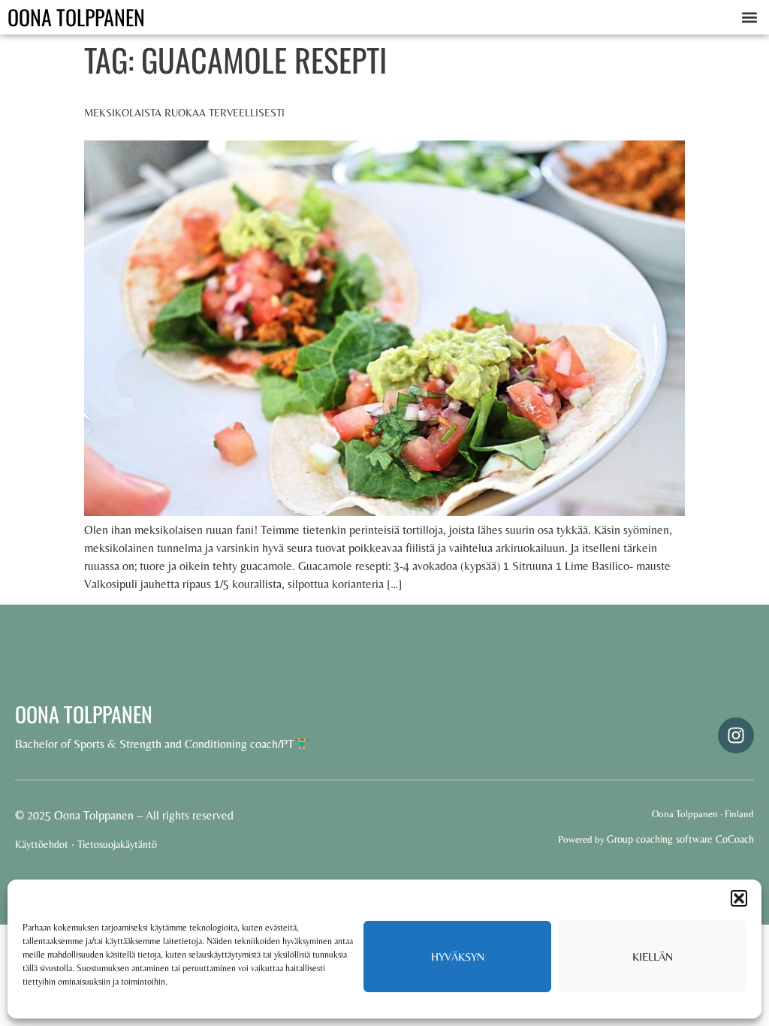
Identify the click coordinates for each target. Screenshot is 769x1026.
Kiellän (652, 956)
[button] (738, 898)
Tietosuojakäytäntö (117, 844)
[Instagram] (736, 735)
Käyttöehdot (41, 844)
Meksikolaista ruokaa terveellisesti (184, 113)
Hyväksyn (457, 956)
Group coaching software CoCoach (680, 839)
